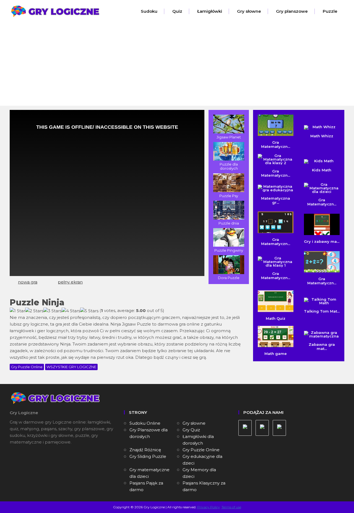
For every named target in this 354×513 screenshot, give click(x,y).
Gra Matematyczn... (275, 144)
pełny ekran (70, 282)
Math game (275, 353)
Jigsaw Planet (229, 137)
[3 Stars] (52, 311)
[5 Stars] (89, 311)
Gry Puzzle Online (27, 367)
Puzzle (330, 11)
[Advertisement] (177, 64)
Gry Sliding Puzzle (147, 456)
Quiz (177, 11)
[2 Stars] (34, 311)
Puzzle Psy (228, 196)
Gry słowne (249, 11)
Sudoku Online (144, 423)
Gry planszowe (292, 11)
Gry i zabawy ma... (321, 241)
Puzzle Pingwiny (228, 250)
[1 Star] (17, 311)
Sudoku (149, 11)
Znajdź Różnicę (145, 449)
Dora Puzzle (229, 277)
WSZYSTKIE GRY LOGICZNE (71, 367)
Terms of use (231, 507)
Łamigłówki (209, 11)
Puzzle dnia (228, 223)
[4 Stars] (71, 311)
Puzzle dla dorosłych (229, 166)
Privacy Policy (208, 507)
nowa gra (27, 282)
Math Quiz (275, 318)
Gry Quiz (191, 429)
